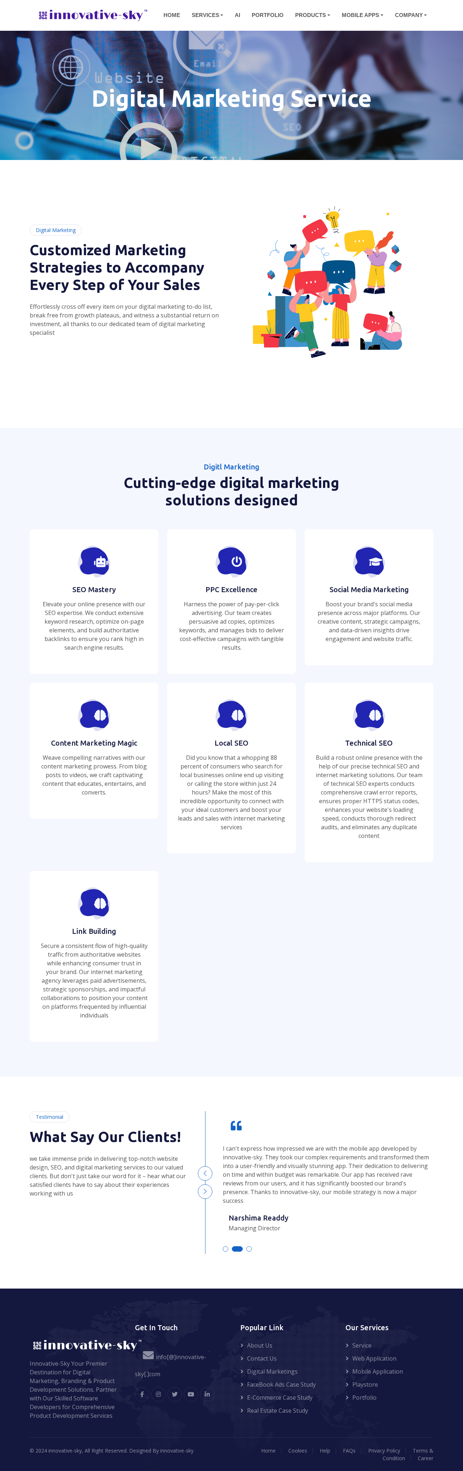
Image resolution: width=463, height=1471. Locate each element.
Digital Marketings (272, 1371)
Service (361, 1345)
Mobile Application (377, 1371)
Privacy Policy (384, 1450)
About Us (259, 1345)
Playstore (365, 1384)
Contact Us (262, 1358)
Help (325, 1450)
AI (237, 15)
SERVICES (205, 15)
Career (425, 1458)
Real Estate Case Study (277, 1411)
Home (268, 1450)
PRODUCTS (310, 15)
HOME (171, 15)
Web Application (374, 1358)
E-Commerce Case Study (280, 1398)
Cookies (297, 1450)
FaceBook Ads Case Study (281, 1384)
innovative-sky (177, 1450)
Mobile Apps (360, 15)
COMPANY (409, 15)
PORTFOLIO (268, 15)
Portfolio (364, 1398)
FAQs (349, 1450)
